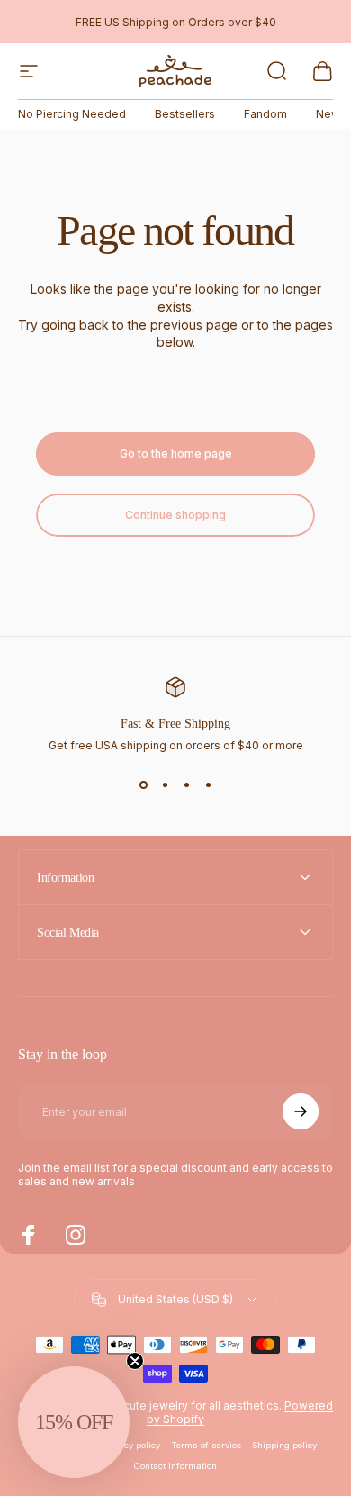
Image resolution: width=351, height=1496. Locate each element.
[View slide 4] (208, 784)
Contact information (175, 1466)
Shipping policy (284, 1445)
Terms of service (206, 1445)
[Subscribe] (301, 1111)
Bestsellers (185, 114)
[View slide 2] (165, 784)
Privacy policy (131, 1445)
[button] (74, 1422)
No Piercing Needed (72, 114)
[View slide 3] (186, 784)
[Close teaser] (135, 1361)
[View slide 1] (143, 784)
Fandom (265, 114)
